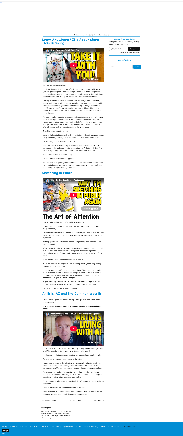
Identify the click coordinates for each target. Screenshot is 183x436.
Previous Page (49, 400)
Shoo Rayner (46, 408)
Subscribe (134, 49)
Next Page (99, 400)
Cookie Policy (129, 426)
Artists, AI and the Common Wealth (71, 293)
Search (137, 67)
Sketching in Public (57, 173)
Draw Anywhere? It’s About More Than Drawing (70, 41)
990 (79, 400)
